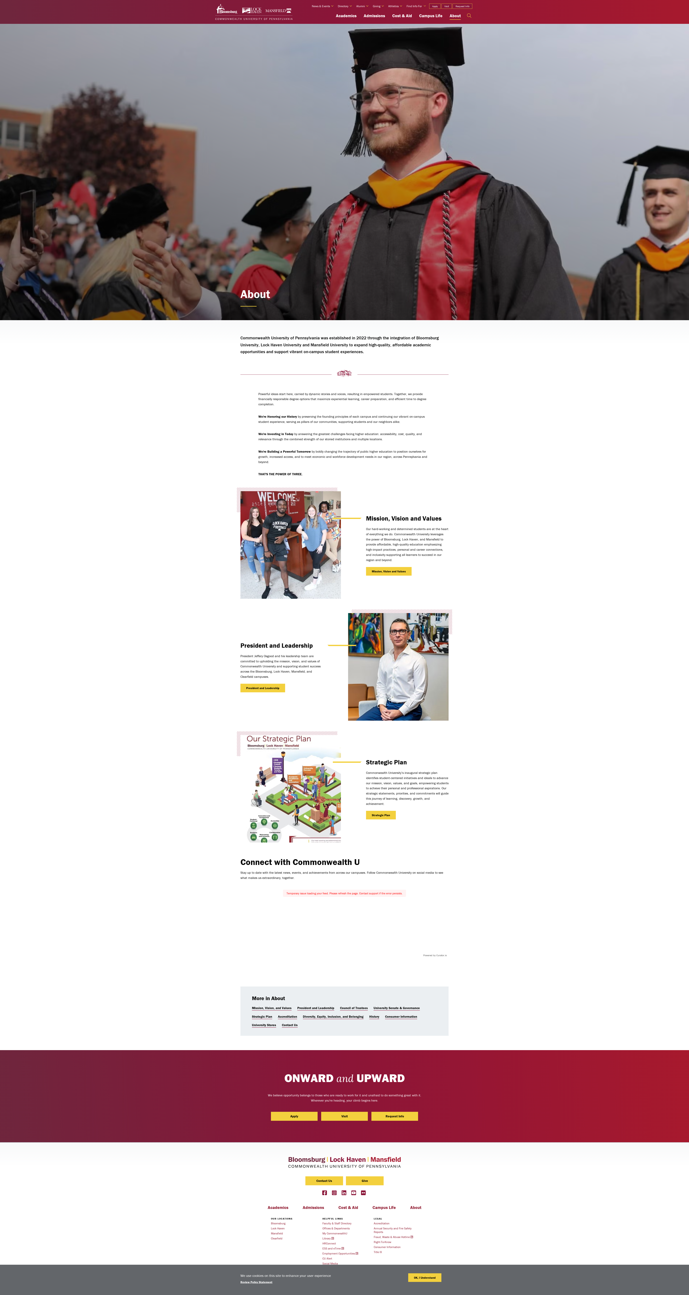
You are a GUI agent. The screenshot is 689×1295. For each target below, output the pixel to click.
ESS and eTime (331, 1248)
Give (365, 1181)
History (374, 1016)
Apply (435, 6)
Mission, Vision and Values (389, 571)
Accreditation (287, 1016)
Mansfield (277, 1233)
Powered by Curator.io (435, 955)
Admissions (374, 15)
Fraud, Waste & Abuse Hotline (392, 1237)
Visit (446, 6)
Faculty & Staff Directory (336, 1223)
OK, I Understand (425, 1277)
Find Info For (414, 6)
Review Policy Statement (256, 1282)
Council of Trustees (354, 1008)
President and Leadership (262, 688)
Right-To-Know (382, 1242)
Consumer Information (401, 1016)
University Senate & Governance (397, 1008)
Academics (346, 15)
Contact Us (290, 1025)
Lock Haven (278, 1228)
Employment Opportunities (338, 1253)
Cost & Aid (402, 15)
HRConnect (329, 1243)
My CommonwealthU (334, 1233)
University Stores (264, 1025)
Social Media (330, 1263)
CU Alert (327, 1258)
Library (326, 1238)
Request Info (462, 6)
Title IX (378, 1252)
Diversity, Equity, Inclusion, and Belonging (333, 1016)
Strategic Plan (381, 815)
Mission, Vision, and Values (272, 1008)
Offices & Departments (336, 1228)
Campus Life (430, 15)
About (455, 15)
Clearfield (276, 1238)
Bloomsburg (278, 1223)
